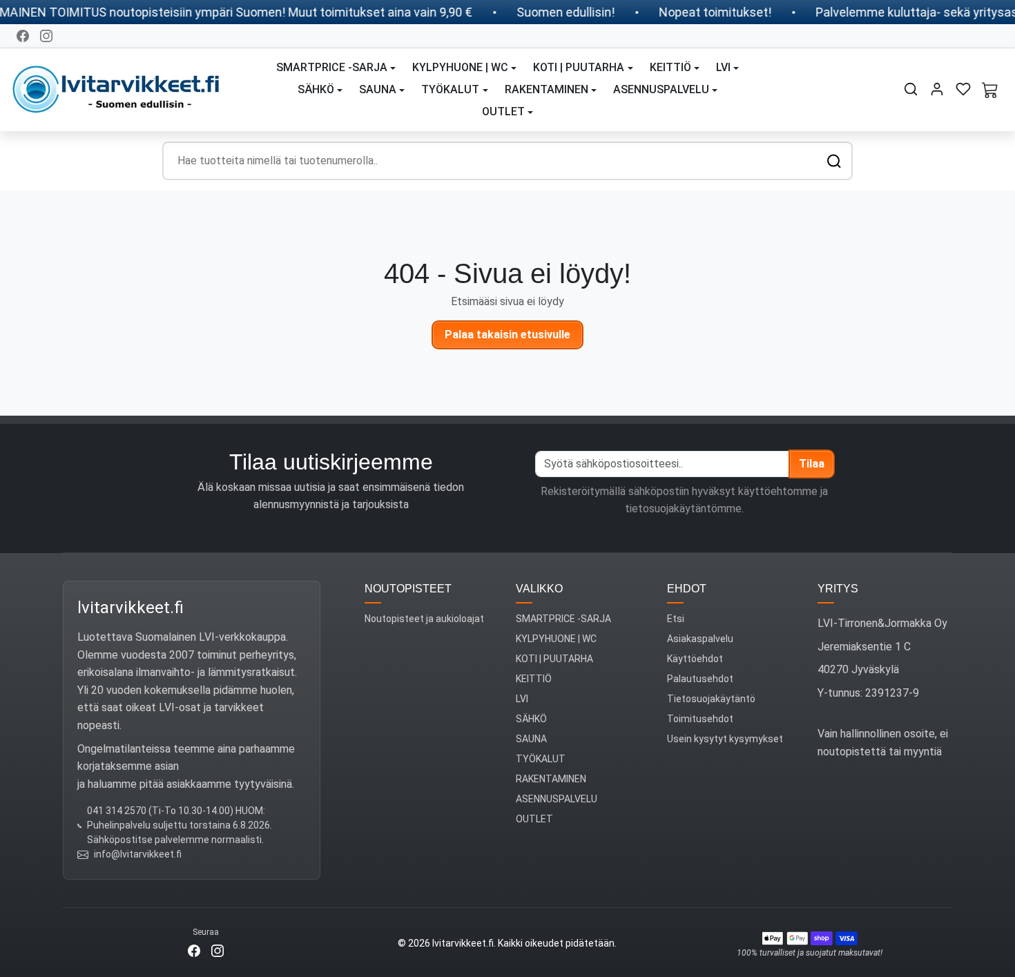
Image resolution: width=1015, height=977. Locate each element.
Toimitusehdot (700, 718)
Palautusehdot (700, 678)
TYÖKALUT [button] (450, 89)
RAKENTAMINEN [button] (546, 89)
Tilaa (811, 463)
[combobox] (507, 161)
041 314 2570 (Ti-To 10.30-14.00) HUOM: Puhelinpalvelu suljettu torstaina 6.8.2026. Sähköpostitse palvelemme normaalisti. (179, 825)
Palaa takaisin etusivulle (507, 334)
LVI (522, 698)
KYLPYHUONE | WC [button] (460, 67)
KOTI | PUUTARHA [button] (578, 67)
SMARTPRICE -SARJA (563, 618)
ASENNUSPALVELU (556, 798)
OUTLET (534, 818)
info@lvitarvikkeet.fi (138, 854)
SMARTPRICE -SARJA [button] (331, 67)
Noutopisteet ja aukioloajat (424, 618)
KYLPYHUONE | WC (556, 638)
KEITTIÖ (534, 678)
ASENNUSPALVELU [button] (661, 89)
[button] (911, 89)
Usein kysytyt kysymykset (725, 738)
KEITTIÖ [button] (670, 67)
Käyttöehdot (695, 658)
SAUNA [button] (377, 89)
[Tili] (937, 89)
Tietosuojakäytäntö (711, 698)
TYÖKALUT (541, 758)
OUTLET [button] (503, 111)
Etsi (675, 618)
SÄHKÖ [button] (316, 89)
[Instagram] (46, 36)
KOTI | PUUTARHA (554, 658)
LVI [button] (723, 67)
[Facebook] (23, 36)
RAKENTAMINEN (551, 778)
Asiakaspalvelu (700, 638)
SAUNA (531, 738)
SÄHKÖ (531, 718)
